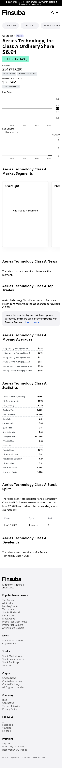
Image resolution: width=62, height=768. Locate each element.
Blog (4, 699)
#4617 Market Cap (10, 86)
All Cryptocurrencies (13, 687)
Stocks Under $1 (11, 612)
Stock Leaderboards (13, 659)
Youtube (6, 727)
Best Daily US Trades (13, 746)
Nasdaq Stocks (10, 606)
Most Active (8, 618)
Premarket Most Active (14, 621)
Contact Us (8, 702)
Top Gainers (8, 600)
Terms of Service (11, 706)
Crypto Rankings (11, 684)
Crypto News (9, 643)
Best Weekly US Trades (14, 749)
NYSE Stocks (9, 615)
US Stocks (7, 36)
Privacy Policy (9, 709)
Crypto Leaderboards (14, 681)
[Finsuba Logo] (13, 13)
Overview (10, 25)
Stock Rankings (10, 662)
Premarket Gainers (12, 624)
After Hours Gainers (13, 627)
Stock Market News (13, 640)
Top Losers (8, 609)
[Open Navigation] (57, 13)
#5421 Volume (9, 74)
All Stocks (7, 603)
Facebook (7, 724)
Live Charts (30, 25)
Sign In (6, 743)
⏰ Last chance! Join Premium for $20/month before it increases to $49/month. (31, 3)
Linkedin (7, 730)
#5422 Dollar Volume (27, 74)
